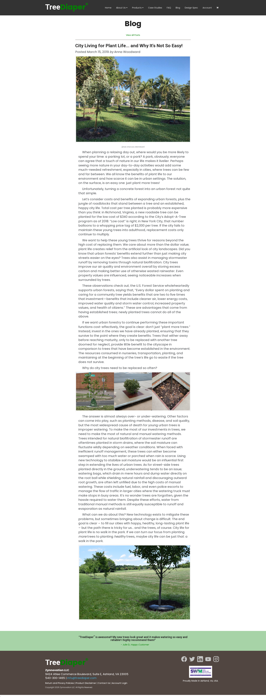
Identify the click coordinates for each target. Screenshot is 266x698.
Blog (178, 7)
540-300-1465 (55, 678)
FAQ (169, 7)
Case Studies (155, 7)
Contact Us (104, 683)
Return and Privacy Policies (59, 683)
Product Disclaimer (86, 683)
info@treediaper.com (82, 678)
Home (108, 7)
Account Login (119, 683)
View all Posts (133, 35)
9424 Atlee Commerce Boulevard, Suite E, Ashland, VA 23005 (86, 674)
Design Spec (191, 7)
